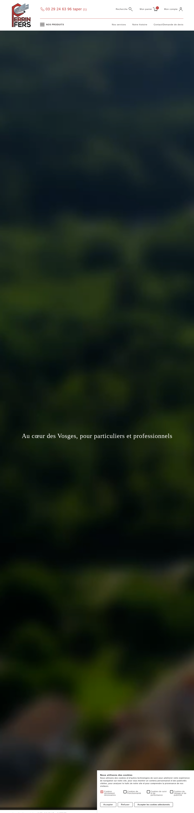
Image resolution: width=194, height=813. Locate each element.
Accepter (108, 804)
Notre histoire (139, 24)
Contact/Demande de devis (168, 24)
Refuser (125, 804)
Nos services (119, 24)
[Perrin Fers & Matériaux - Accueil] (21, 15)
